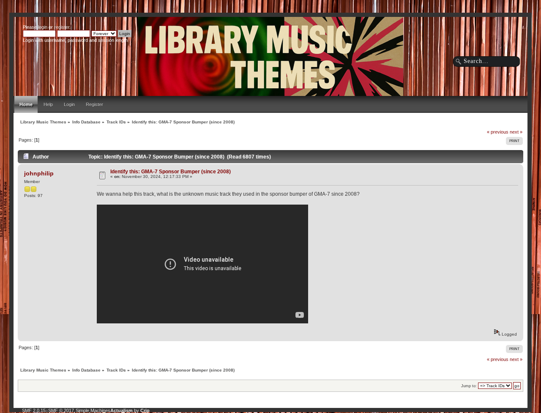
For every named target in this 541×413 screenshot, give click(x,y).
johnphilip (39, 173)
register (61, 27)
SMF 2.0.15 (34, 410)
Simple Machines (93, 410)
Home (26, 104)
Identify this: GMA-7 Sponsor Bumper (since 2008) (170, 171)
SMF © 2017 (61, 410)
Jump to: (469, 386)
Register (94, 104)
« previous (497, 131)
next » (516, 131)
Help (48, 104)
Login (69, 104)
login (42, 27)
